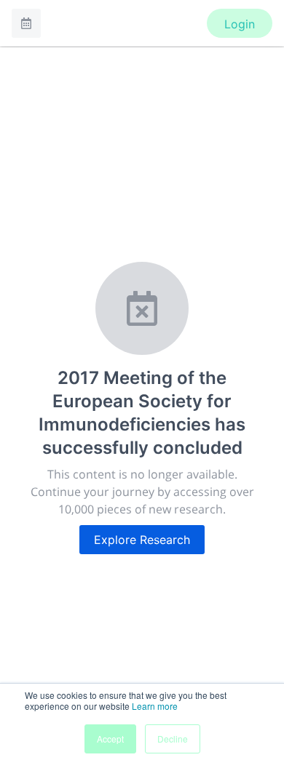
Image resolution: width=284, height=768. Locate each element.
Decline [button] (172, 738)
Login (239, 24)
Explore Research (142, 539)
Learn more (155, 706)
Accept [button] (110, 738)
